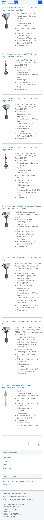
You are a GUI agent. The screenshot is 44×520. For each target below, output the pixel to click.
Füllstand (6, 461)
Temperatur (7, 468)
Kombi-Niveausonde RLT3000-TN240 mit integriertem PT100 (21, 322)
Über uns (6, 494)
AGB (5, 497)
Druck (5, 465)
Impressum (22, 497)
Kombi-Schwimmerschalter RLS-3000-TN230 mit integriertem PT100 (19, 99)
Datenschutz (12, 497)
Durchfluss (7, 458)
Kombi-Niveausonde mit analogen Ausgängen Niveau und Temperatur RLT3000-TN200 (21, 207)
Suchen (39, 445)
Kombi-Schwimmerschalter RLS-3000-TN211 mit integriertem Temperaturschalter (19, 55)
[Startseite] (16, 2)
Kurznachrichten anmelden (13, 481)
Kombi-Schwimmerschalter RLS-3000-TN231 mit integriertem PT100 (19, 148)
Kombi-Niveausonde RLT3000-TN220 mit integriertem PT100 (21, 259)
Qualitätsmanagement (19, 494)
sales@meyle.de (9, 516)
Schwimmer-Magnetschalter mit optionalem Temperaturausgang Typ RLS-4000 (17, 386)
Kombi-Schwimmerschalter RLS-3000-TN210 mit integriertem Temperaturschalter (19, 9)
